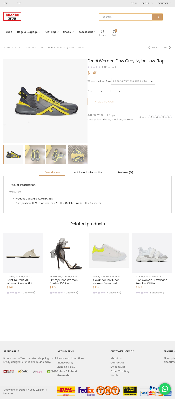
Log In (133, 3)
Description (52, 172)
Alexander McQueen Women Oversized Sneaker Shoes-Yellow (107, 283)
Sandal (19, 276)
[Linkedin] (169, 117)
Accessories (85, 32)
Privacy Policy (65, 362)
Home (6, 47)
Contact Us (117, 362)
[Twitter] (157, 117)
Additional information (88, 172)
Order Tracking (119, 371)
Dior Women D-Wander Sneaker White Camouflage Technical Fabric (151, 285)
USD (5, 3)
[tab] (52, 172)
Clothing (50, 32)
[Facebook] (151, 117)
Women (128, 119)
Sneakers (31, 47)
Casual (11, 276)
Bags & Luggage (27, 32)
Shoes (67, 32)
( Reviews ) (109, 67)
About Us (116, 358)
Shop (9, 32)
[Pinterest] (163, 117)
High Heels (56, 276)
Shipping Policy (66, 367)
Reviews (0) (125, 172)
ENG (19, 3)
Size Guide (63, 375)
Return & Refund (67, 371)
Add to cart (106, 101)
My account (117, 367)
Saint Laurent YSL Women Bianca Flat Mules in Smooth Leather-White (19, 285)
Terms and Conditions (70, 358)
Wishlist (115, 375)
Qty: (90, 91)
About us (147, 3)
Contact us (165, 3)
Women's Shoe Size (99, 81)
